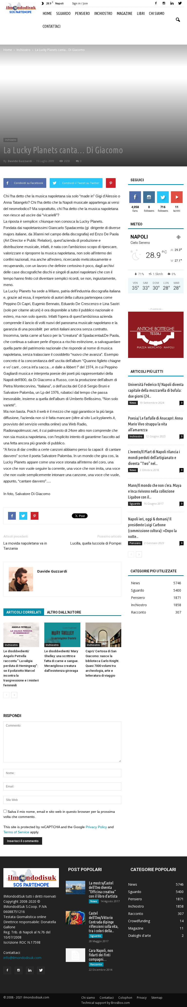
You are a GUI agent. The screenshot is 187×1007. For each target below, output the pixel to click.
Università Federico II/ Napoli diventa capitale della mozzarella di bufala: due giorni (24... (156, 390)
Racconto (138, 612)
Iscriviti (176, 193)
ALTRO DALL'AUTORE (64, 612)
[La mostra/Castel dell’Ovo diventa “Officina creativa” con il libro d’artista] (75, 887)
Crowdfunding (139, 921)
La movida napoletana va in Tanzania (25, 546)
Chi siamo (156, 13)
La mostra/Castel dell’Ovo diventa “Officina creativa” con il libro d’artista (103, 889)
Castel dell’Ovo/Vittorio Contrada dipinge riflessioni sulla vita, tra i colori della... (103, 922)
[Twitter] (180, 3)
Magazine (124, 13)
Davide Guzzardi (20, 161)
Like (135, 193)
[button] (178, 20)
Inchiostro (103, 13)
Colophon (125, 998)
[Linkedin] (172, 3)
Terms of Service (16, 832)
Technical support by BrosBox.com (105, 1003)
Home (47, 13)
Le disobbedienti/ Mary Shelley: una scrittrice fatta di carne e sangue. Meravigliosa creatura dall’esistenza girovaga (61, 660)
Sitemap (156, 998)
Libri (141, 13)
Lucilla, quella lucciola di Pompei (95, 543)
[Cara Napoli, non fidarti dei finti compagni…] (75, 955)
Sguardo (63, 13)
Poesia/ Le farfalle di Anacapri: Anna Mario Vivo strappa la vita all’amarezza (155, 424)
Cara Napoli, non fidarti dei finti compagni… (101, 954)
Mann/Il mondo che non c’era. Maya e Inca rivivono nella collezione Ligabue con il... (154, 491)
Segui (149, 193)
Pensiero (82, 13)
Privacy (142, 998)
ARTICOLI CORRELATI (23, 612)
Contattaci (51, 26)
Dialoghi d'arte (139, 935)
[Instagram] (164, 3)
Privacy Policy (96, 827)
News (133, 402)
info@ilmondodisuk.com (22, 957)
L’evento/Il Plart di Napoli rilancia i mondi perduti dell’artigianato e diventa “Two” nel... (154, 457)
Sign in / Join (80, 3)
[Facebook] (155, 3)
